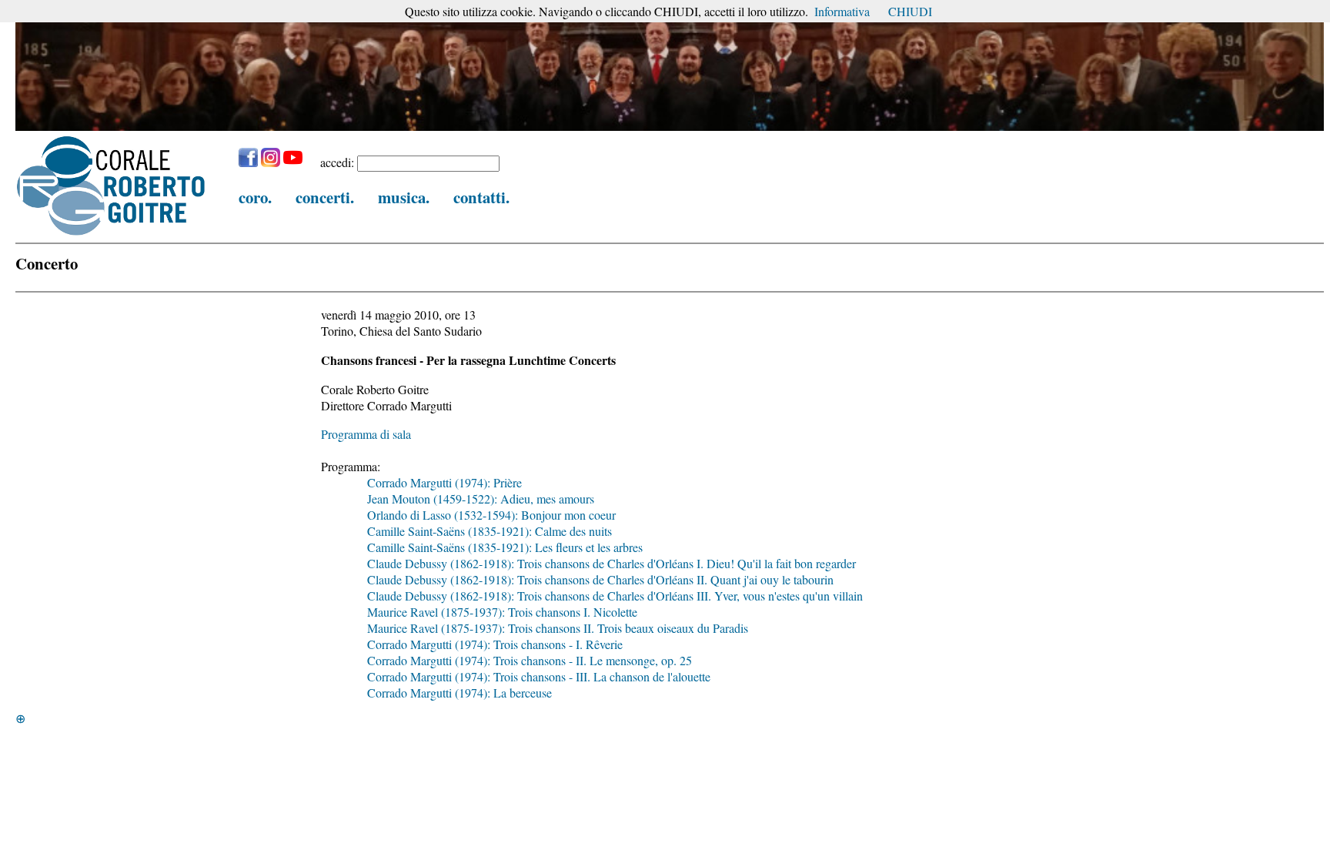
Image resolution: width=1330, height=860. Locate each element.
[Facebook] (248, 162)
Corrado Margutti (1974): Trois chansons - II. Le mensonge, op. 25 (529, 660)
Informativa (842, 11)
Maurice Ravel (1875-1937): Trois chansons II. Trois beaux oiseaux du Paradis (557, 628)
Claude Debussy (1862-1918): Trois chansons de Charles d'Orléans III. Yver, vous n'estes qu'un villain (615, 595)
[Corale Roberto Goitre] (111, 234)
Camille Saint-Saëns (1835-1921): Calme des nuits (489, 531)
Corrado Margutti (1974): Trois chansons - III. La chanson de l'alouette (538, 676)
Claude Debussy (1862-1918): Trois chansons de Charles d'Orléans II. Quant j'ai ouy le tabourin (600, 579)
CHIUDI (910, 11)
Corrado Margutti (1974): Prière (444, 482)
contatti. (481, 197)
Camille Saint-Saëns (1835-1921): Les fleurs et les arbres (505, 547)
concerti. (325, 197)
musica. (403, 197)
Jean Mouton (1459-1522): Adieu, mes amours (480, 498)
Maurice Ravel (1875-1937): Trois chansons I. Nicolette (502, 612)
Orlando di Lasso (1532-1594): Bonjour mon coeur (491, 515)
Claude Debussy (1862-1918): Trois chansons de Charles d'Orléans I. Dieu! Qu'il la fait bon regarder (611, 563)
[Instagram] (270, 162)
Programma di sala (366, 434)
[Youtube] (292, 162)
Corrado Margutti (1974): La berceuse (459, 692)
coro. (255, 197)
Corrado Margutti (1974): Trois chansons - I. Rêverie (495, 644)
